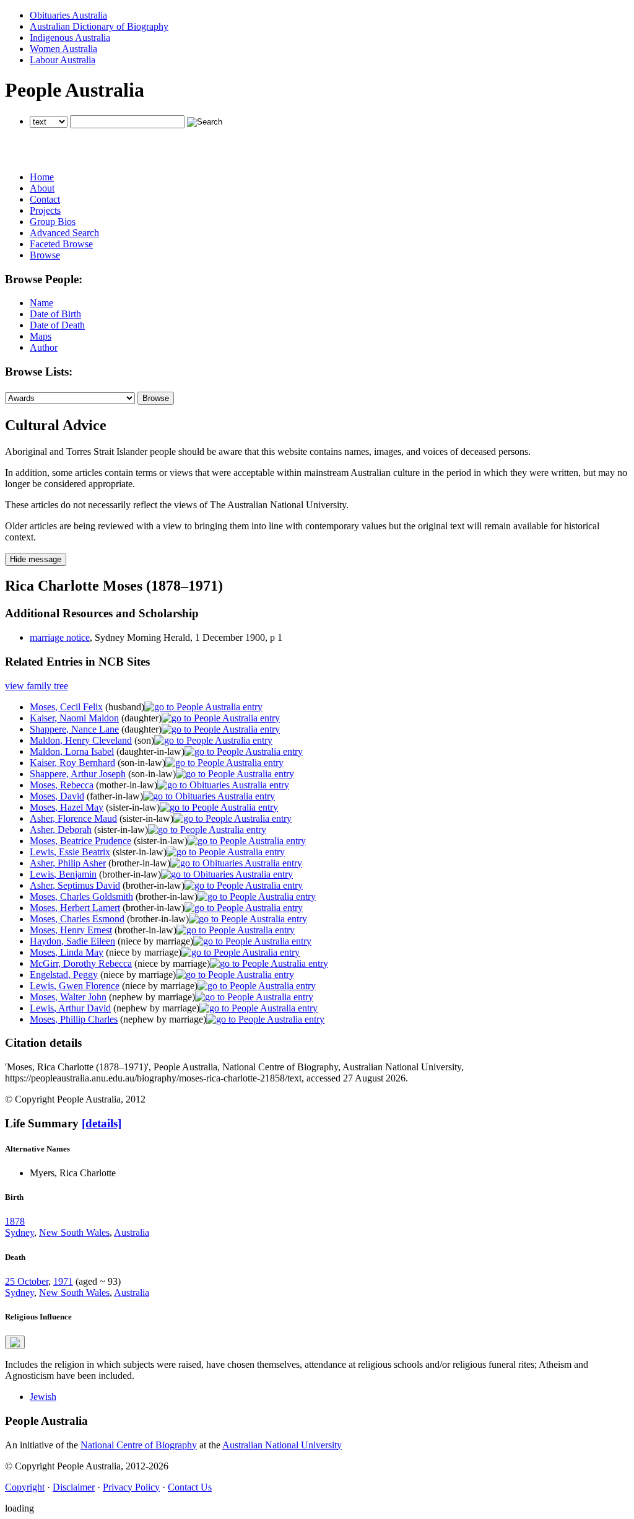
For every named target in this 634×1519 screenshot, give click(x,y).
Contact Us (190, 1487)
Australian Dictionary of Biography (99, 26)
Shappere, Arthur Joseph (78, 773)
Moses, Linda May (66, 952)
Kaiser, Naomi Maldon (74, 718)
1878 (15, 1221)
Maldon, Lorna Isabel (72, 751)
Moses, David (57, 796)
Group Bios (53, 221)
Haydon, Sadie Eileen (72, 941)
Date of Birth (55, 314)
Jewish (43, 1396)
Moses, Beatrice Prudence (80, 840)
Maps (40, 336)
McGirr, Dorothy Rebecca (81, 963)
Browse (45, 255)
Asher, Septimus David (75, 885)
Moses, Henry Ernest (71, 930)
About (42, 188)
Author (44, 347)
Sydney (19, 1232)
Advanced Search (64, 232)
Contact (45, 199)
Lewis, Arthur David (70, 1008)
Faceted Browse (61, 244)
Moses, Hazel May (66, 807)
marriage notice (60, 637)
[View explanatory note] (15, 1342)
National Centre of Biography (138, 1445)
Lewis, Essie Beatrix (70, 852)
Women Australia (63, 48)
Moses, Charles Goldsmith (81, 896)
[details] (101, 1123)
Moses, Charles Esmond (77, 919)
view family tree (36, 685)
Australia (131, 1232)
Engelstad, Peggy (64, 974)
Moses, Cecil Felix (66, 707)
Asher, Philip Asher (68, 863)
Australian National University (282, 1445)
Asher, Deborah (61, 829)
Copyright (25, 1487)
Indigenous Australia (70, 37)
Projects (45, 210)
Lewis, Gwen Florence (74, 985)
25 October (26, 1281)
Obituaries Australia (68, 15)
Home (42, 177)
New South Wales (74, 1232)
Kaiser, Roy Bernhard (72, 762)
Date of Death (57, 325)
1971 (63, 1281)
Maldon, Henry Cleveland (81, 740)
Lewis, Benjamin (63, 874)
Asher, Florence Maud (73, 818)
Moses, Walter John (68, 997)
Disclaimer (74, 1487)
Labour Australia (62, 60)
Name (41, 302)
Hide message (35, 559)
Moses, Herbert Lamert (75, 907)
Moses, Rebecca (61, 785)
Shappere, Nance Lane (74, 729)
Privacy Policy (131, 1487)
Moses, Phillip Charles (74, 1019)
